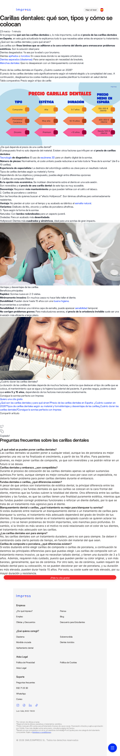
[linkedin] (2, 422)
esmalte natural (83, 203)
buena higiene (61, 301)
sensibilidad (81, 308)
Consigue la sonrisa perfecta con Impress (39, 409)
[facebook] (2, 417)
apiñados (14, 56)
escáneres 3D (47, 157)
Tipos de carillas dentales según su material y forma (34, 406)
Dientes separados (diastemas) (16, 59)
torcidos (25, 56)
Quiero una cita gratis (11, 399)
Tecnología (6, 157)
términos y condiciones (41, 732)
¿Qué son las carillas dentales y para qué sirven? (25, 402)
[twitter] (2, 426)
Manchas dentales (9, 63)
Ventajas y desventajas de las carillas (80, 406)
